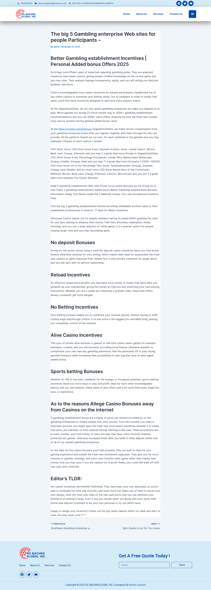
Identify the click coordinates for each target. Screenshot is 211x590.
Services (158, 14)
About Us (141, 14)
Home (126, 14)
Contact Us (176, 14)
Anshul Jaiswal (137, 584)
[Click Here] (192, 14)
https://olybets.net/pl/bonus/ (75, 128)
